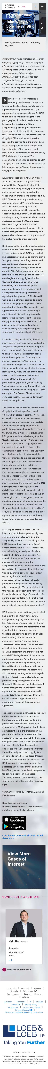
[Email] (42, 18)
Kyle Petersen (18, 941)
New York (25, 988)
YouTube (39, 1001)
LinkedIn (8, 1001)
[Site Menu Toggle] (42, 6)
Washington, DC (30, 991)
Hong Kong (24, 996)
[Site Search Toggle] (35, 6)
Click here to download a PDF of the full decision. (22, 836)
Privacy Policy (31, 1004)
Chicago (37, 988)
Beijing (38, 993)
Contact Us (15, 1004)
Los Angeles (11, 988)
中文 (23, 6)
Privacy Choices (22, 1010)
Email (11, 955)
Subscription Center (31, 1007)
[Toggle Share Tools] (42, 23)
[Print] (42, 28)
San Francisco (13, 993)
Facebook (21, 1001)
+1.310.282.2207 (16, 952)
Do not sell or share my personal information (24, 1012)
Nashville (14, 991)
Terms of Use (13, 1007)
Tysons (27, 993)
